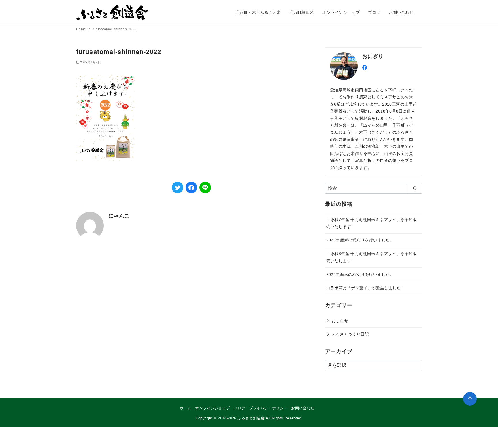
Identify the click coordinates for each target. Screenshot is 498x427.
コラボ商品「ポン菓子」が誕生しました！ (365, 288)
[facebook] (364, 67)
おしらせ (340, 320)
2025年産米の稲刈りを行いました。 (360, 240)
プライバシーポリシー (268, 408)
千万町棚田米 (301, 12)
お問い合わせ (401, 12)
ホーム (185, 408)
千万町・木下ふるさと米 (258, 12)
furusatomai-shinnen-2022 (115, 29)
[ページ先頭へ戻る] (470, 399)
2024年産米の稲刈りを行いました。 (360, 274)
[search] (415, 188)
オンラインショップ (341, 12)
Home (81, 29)
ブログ (374, 12)
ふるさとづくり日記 (350, 334)
